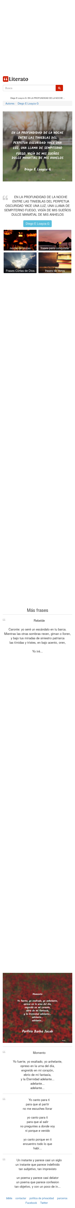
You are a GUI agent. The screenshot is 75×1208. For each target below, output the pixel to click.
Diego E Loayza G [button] (37, 223)
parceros (62, 1198)
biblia (9, 1198)
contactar (20, 1198)
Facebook (31, 1203)
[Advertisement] (37, 38)
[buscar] (59, 88)
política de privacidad (41, 1198)
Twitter (44, 1203)
